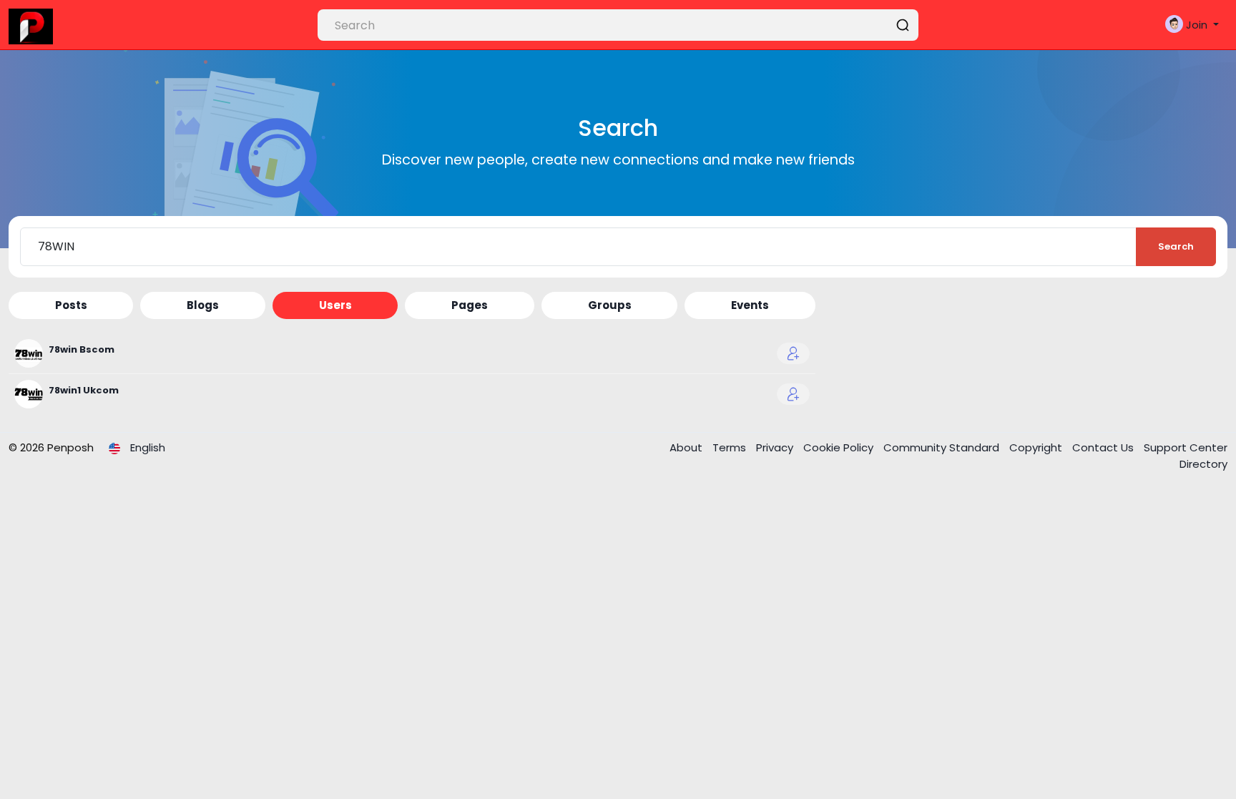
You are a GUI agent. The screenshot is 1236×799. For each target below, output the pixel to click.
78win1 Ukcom (84, 390)
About (687, 447)
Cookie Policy (839, 447)
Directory (1203, 463)
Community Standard (942, 447)
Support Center (1185, 447)
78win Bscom (81, 349)
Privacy (776, 447)
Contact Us (1104, 447)
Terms (730, 447)
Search (1176, 246)
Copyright (1037, 447)
